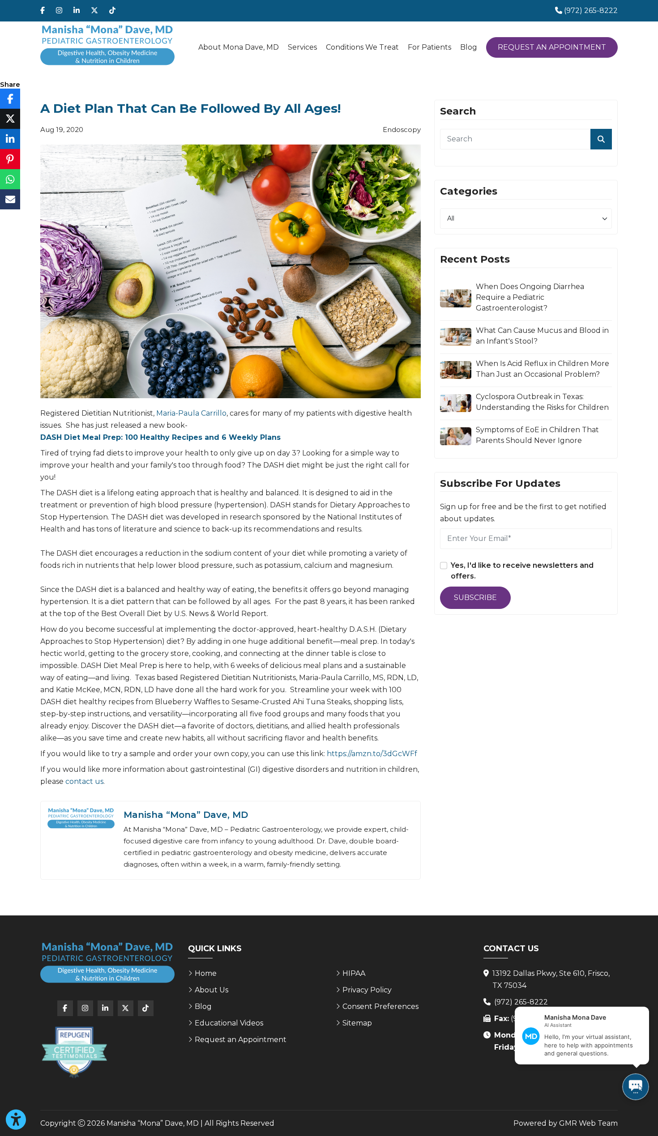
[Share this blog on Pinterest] (10, 159)
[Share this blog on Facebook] (10, 99)
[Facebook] (42, 10)
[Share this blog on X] (10, 119)
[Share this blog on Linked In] (10, 139)
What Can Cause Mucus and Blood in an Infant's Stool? (542, 335)
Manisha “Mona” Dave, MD (186, 814)
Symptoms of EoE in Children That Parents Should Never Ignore (537, 435)
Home (206, 973)
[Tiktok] (112, 10)
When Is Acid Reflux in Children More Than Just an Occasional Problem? (542, 369)
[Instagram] (59, 10)
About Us (211, 990)
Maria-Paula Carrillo (191, 413)
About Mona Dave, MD (238, 47)
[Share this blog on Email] (10, 199)
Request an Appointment (552, 47)
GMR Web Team (588, 1123)
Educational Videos (229, 1023)
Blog (468, 47)
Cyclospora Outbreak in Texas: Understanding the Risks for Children (542, 402)
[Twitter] (94, 10)
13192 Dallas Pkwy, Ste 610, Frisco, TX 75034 (551, 979)
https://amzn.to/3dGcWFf (372, 753)
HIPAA (353, 973)
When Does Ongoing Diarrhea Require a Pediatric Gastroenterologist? (530, 297)
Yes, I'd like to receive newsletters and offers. (522, 570)
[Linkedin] (76, 10)
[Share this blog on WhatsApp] (10, 179)
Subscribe (475, 597)
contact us (84, 781)
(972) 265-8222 (521, 1002)
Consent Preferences (380, 1006)
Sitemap (357, 1023)
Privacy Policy (367, 990)
